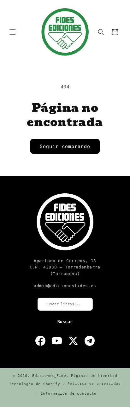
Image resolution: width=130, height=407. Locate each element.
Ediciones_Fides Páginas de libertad (74, 376)
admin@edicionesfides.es (65, 285)
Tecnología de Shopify (34, 384)
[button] (13, 32)
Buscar (65, 321)
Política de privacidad (94, 384)
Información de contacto (69, 393)
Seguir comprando (65, 146)
